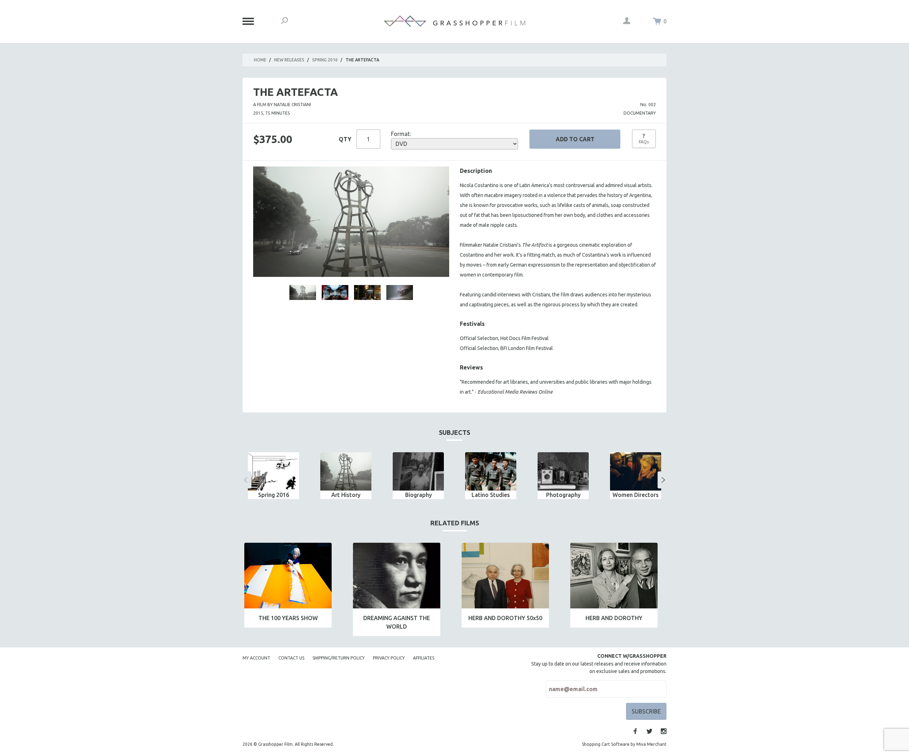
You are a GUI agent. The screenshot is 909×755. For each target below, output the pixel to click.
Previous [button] (245, 479)
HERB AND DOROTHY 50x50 (505, 618)
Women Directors (636, 495)
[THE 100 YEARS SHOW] (288, 575)
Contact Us (291, 658)
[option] (273, 475)
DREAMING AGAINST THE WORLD (396, 622)
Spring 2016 (325, 60)
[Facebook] (635, 731)
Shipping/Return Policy (338, 658)
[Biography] (418, 471)
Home (260, 60)
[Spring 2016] (273, 471)
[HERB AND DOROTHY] (614, 575)
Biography (418, 495)
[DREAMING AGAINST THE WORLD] (396, 575)
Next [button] (663, 479)
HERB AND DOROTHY (614, 618)
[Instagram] (663, 731)
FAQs (644, 138)
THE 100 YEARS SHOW (288, 618)
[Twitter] (649, 731)
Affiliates (423, 658)
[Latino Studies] (490, 471)
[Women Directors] (635, 471)
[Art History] (345, 471)
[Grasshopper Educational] (454, 21)
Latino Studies (491, 495)
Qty (345, 139)
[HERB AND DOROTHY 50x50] (505, 575)
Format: (401, 134)
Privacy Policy (389, 658)
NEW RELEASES (289, 60)
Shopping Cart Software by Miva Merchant (624, 744)
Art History (345, 495)
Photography (563, 495)
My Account (256, 658)
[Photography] (563, 471)
